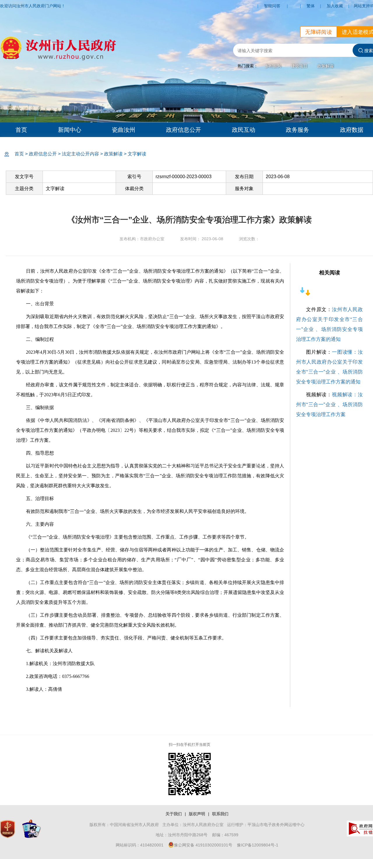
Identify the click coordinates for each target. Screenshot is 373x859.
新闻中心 (69, 130)
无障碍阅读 (318, 32)
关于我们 (174, 813)
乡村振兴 (273, 66)
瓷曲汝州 (123, 130)
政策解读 (325, 66)
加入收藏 (335, 5)
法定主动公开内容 (80, 153)
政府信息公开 (183, 130)
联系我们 (220, 813)
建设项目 (299, 66)
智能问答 (272, 5)
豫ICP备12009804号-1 (257, 845)
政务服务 (297, 130)
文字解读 (137, 153)
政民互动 (243, 130)
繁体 (311, 5)
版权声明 (197, 813)
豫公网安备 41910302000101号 (203, 845)
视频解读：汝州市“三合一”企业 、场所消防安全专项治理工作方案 (329, 404)
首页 (21, 130)
